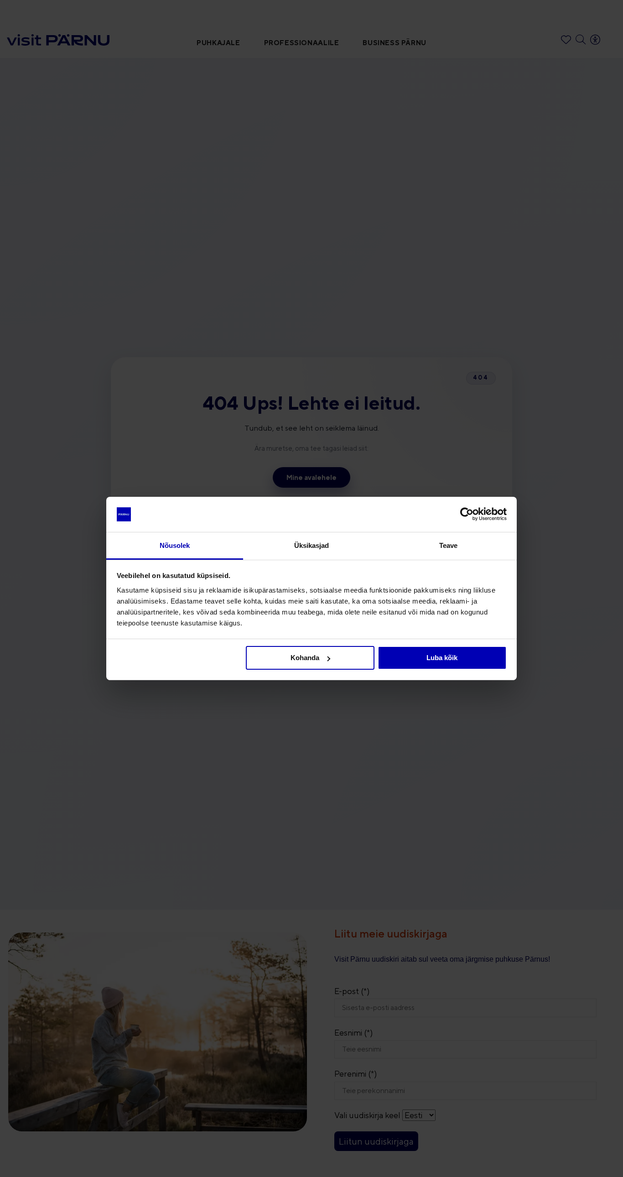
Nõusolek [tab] (175, 545)
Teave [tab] (448, 545)
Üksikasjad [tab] (311, 545)
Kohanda (305, 657)
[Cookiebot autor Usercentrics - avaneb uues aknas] (467, 514)
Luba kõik (441, 657)
